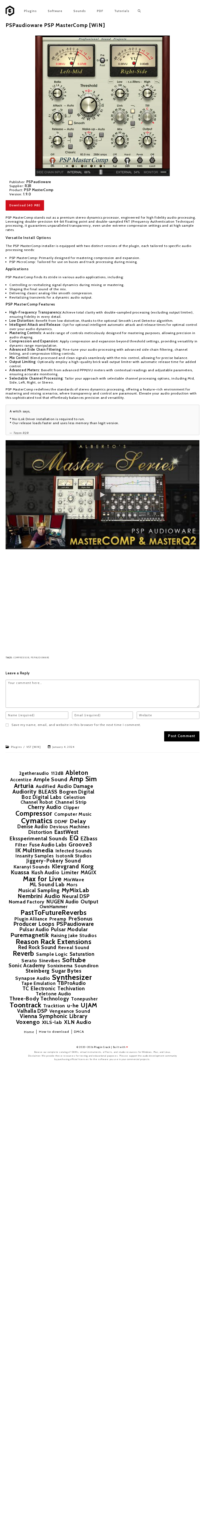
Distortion (40, 832)
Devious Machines (70, 826)
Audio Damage (75, 786)
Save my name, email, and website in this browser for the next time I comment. (76, 725)
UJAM (89, 1005)
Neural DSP (75, 896)
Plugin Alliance (31, 918)
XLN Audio (77, 1022)
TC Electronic (39, 988)
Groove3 (80, 845)
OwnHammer (54, 906)
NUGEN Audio (62, 901)
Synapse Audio (32, 978)
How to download (54, 1032)
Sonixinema (60, 966)
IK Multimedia (34, 850)
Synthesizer (72, 977)
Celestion (74, 797)
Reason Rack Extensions (53, 941)
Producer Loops (33, 924)
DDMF (61, 821)
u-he (73, 1005)
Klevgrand (65, 866)
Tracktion (54, 1005)
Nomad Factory (27, 901)
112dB (57, 773)
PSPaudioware (40, 657)
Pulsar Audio (34, 929)
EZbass (89, 838)
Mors (72, 884)
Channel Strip (70, 802)
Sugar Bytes (67, 971)
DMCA (79, 1032)
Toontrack (25, 1004)
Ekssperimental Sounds (38, 838)
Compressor (21, 657)
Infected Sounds (74, 850)
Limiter (70, 872)
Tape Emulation (38, 983)
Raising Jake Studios (74, 935)
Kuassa (20, 872)
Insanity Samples (34, 855)
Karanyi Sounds (32, 866)
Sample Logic (52, 954)
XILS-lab (52, 1022)
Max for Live (42, 878)
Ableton (76, 773)
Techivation (71, 988)
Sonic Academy (27, 965)
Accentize (21, 780)
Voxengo (28, 1022)
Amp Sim (83, 779)
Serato (29, 960)
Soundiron (86, 965)
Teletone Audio (53, 993)
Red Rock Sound (37, 947)
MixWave (74, 879)
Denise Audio (32, 826)
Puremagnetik (29, 935)
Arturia (24, 786)
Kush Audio (45, 872)
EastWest (66, 832)
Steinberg (38, 971)
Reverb (23, 953)
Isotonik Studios (74, 856)
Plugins (16, 746)
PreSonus (80, 918)
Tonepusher (84, 998)
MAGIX (89, 872)
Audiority (24, 792)
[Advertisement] (102, 601)
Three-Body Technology (39, 998)
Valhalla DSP (32, 1011)
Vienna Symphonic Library (54, 1016)
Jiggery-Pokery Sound (53, 861)
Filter (21, 844)
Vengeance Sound (69, 1011)
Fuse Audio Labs (48, 844)
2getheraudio (34, 773)
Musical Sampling (39, 890)
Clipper (71, 807)
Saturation (82, 954)
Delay (78, 821)
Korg (87, 866)
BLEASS (47, 792)
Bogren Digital (76, 791)
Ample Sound (51, 779)
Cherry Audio (44, 807)
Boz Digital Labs (41, 797)
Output (89, 901)
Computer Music (73, 814)
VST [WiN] (33, 746)
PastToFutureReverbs (53, 912)
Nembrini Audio (39, 896)
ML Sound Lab (47, 884)
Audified (46, 786)
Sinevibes (49, 960)
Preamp (57, 919)
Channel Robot (37, 802)
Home (29, 1032)
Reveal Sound (73, 947)
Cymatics (37, 820)
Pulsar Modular (69, 929)
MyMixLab (75, 890)
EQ (73, 838)
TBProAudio (72, 983)
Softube (74, 960)
